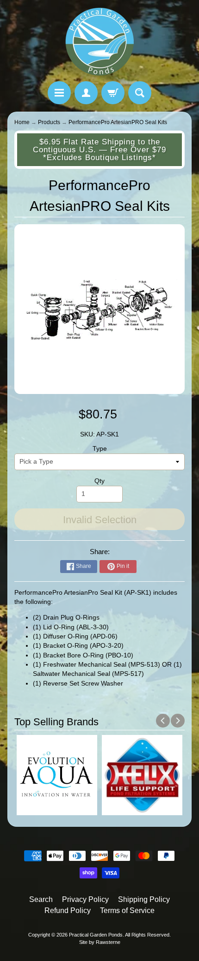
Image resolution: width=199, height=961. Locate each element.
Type (100, 448)
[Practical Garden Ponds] (99, 42)
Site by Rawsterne (99, 942)
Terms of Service (127, 910)
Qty (99, 481)
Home (22, 122)
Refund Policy (67, 910)
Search (41, 899)
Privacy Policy (85, 899)
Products (49, 122)
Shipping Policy (144, 899)
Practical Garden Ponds (96, 934)
